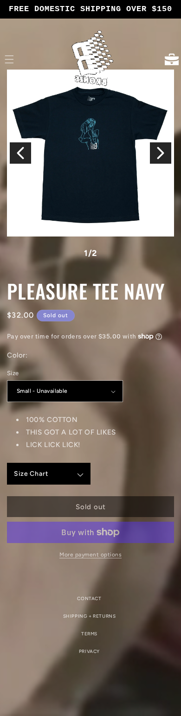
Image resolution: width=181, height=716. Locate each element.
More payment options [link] (90, 554)
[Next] (160, 153)
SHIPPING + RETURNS (89, 616)
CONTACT (89, 598)
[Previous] (20, 153)
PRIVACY (89, 651)
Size (13, 373)
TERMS (89, 634)
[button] (9, 59)
